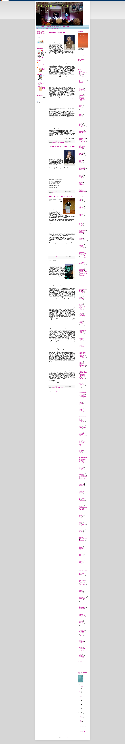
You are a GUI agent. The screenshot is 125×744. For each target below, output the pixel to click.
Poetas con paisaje (82, 575)
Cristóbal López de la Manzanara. (82, 196)
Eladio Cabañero (81, 239)
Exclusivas (80, 261)
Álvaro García (81, 97)
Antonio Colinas (81, 130)
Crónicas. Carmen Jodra (82, 216)
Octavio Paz (80, 525)
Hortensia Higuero (81, 298)
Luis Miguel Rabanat (82, 442)
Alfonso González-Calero (82, 90)
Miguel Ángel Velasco (82, 501)
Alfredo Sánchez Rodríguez (83, 95)
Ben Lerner (80, 154)
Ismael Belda (81, 313)
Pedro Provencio (81, 542)
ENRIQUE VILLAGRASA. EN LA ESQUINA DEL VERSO (41, 83)
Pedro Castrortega (81, 540)
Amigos (80, 106)
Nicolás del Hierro (57, 142)
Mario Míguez (81, 490)
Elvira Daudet (81, 248)
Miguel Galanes (81, 505)
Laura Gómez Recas (82, 421)
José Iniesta (80, 362)
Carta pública (81, 177)
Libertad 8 (80, 426)
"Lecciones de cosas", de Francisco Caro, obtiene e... (83, 727)
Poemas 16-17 (81, 555)
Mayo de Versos (81, 497)
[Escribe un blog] (67, 141)
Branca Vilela (81, 160)
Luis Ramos (80, 445)
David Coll (80, 222)
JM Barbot (80, 337)
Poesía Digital (81, 572)
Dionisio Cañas (81, 231)
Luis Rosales (81, 446)
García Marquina (81, 291)
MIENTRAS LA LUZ (54, 5)
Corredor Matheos (81, 192)
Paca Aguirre (81, 532)
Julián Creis (80, 404)
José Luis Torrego (81, 370)
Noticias (53, 192)
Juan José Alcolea (81, 391)
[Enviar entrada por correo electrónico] (65, 141)
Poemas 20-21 (81, 561)
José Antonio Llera (81, 355)
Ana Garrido (81, 114)
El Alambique (81, 238)
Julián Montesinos (81, 405)
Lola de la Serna (81, 429)
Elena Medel (81, 241)
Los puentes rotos (53, 262)
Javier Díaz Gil (81, 321)
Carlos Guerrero (81, 167)
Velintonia (80, 643)
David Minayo (81, 223)
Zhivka (80, 658)
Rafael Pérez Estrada (82, 598)
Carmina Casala (81, 175)
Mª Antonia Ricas (81, 453)
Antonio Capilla (81, 127)
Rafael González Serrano (83, 596)
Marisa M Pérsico (81, 491)
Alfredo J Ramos (81, 91)
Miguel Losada (81, 506)
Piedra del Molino (81, 547)
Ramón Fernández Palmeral (83, 600)
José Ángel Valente (82, 352)
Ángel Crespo (81, 117)
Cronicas (80, 199)
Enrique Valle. (81, 254)
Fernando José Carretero (83, 271)
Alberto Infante (81, 82)
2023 (80, 692)
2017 (80, 700)
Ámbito (80, 104)
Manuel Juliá (81, 460)
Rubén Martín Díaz (82, 614)
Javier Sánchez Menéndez (83, 323)
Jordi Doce (80, 345)
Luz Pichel (80, 451)
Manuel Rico (81, 468)
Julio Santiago (81, 410)
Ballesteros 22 (81, 148)
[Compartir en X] (68, 141)
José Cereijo (81, 356)
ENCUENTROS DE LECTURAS (41, 86)
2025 (80, 689)
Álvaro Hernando (81, 98)
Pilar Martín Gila (81, 549)
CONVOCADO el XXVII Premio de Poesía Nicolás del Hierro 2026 (48, 28)
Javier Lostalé (81, 322)
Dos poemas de (81, 232)
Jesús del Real (81, 329)
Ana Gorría (80, 115)
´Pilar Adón (80, 71)
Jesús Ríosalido (81, 333)
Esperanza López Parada (83, 255)
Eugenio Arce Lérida (82, 257)
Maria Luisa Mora (81, 483)
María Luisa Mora (81, 484)
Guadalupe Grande (82, 293)
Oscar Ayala (80, 530)
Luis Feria (80, 440)
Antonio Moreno (81, 139)
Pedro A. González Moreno (64, 142)
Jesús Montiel (81, 332)
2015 (80, 703)
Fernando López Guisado (83, 273)
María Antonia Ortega (82, 478)
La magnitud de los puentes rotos (57, 32)
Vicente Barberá (81, 646)
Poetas (80, 574)
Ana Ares (80, 107)
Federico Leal (81, 265)
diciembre (81, 713)
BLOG (38, 26)
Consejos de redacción (82, 191)
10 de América (81, 74)
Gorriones (43, 75)
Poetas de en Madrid (82, 576)
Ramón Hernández (82, 602)
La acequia (40, 74)
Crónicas (80, 200)
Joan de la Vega (81, 338)
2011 (80, 708)
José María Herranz (82, 378)
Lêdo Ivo (80, 422)
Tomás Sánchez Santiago (83, 633)
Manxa (80, 470)
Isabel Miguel (81, 308)
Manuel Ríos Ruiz (81, 469)
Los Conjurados (81, 433)
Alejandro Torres (81, 87)
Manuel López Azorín (82, 462)
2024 (80, 691)
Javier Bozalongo (81, 320)
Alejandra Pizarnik (81, 83)
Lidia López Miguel (82, 427)
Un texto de (80, 639)
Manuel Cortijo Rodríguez (83, 457)
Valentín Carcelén (81, 641)
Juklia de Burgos (81, 401)
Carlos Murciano (81, 169)
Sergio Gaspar (81, 621)
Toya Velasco (81, 635)
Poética (80, 581)
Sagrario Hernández (82, 615)
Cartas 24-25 (81, 178)
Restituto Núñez (81, 609)
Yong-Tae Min (81, 657)
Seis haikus (80, 620)
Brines (80, 161)
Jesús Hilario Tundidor (82, 330)
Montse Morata (81, 511)
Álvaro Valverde (81, 99)
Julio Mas (80, 409)
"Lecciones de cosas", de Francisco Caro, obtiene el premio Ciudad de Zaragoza (62, 147)
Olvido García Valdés (82, 529)
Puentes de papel (41, 67)
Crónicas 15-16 (81, 207)
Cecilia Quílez (81, 181)
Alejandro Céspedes (82, 84)
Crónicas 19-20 (81, 213)
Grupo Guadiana (81, 292)
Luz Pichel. (80, 452)
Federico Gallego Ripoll (82, 264)
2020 (80, 696)
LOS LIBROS (43, 26)
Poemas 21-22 (81, 562)
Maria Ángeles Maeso (82, 475)
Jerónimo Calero (81, 325)
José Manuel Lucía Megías (83, 372)
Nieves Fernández (81, 521)
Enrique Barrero (81, 252)
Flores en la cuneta (82, 276)
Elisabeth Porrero (81, 244)
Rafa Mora (80, 590)
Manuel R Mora (81, 467)
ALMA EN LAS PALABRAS (40, 62)
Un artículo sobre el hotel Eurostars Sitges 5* (41, 64)
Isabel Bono (80, 305)
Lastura (80, 418)
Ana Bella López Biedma (82, 110)
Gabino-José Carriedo (82, 289)
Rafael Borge (81, 592)
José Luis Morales (81, 366)
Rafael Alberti (81, 591)
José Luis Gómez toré (82, 365)
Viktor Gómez (81, 650)
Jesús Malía (80, 331)
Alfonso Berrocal (81, 88)
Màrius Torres (81, 493)
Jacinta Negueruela (82, 315)
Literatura (53, 142)
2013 (80, 705)
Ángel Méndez (81, 123)
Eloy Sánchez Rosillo (82, 247)
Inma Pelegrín (81, 303)
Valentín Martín (81, 642)
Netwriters (80, 516)
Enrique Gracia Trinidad (82, 253)
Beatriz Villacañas (81, 153)
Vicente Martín (81, 647)
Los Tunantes (81, 434)
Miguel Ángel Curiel (82, 500)
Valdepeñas (80, 640)
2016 (80, 701)
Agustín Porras (81, 81)
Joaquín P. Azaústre (82, 344)
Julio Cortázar (81, 408)
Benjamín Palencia (82, 155)
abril (80, 720)
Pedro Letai (80, 541)
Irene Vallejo (81, 304)
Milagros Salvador (81, 509)
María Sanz (80, 486)
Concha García (81, 189)
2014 (80, 704)
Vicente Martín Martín (82, 648)
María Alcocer (81, 474)
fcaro (43, 50)
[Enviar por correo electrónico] (66, 141)
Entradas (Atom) (55, 391)
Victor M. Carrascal (82, 649)
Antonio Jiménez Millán (82, 138)
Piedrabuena (81, 548)
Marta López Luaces (82, 494)
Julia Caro (80, 402)
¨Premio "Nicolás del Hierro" (83, 72)
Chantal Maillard (81, 184)
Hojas (80, 297)
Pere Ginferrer (81, 546)
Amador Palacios (81, 100)
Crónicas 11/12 (81, 202)
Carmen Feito (81, 171)
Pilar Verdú (80, 550)
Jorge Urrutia (81, 351)
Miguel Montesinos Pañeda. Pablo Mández (83, 508)
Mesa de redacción (82, 498)
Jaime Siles (80, 317)
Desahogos (80, 226)
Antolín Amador (81, 125)
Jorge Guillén (81, 348)
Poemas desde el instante (83, 570)
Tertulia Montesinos (82, 630)
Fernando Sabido (81, 275)
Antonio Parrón (81, 140)
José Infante (81, 361)
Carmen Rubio (81, 174)
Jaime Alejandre (81, 316)
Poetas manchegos (82, 580)
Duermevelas (81, 233)
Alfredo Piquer (81, 94)
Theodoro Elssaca (81, 631)
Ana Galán (80, 113)
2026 (80, 688)
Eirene (80, 237)
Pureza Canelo (81, 589)
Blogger (68, 737)
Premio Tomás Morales (82, 584)
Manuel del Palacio (82, 459)
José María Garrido (82, 375)
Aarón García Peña (82, 76)
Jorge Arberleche (81, 346)
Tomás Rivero (81, 632)
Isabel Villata (81, 309)
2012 (80, 707)
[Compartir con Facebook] (69, 141)
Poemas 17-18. (81, 557)
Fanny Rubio (81, 263)
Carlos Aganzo (81, 162)
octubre (81, 716)
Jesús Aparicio (81, 326)
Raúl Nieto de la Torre (82, 607)
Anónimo (80, 124)
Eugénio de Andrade (82, 258)
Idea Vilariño (81, 299)
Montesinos (80, 510)
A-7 (79, 75)
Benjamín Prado (81, 156)
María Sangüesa (81, 485)
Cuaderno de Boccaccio (82, 217)
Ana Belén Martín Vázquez (83, 108)
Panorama (80, 536)
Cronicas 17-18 (81, 209)
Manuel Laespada (81, 461)
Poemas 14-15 (81, 553)
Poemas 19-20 (81, 560)
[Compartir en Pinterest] (70, 141)
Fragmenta (80, 277)
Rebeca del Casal (81, 608)
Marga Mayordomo (82, 473)
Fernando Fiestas (81, 270)
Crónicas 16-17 (81, 208)
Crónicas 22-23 (81, 215)
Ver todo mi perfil (40, 57)
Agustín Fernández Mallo (83, 80)
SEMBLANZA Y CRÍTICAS (52, 26)
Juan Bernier (81, 383)
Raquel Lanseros (81, 605)
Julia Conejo (81, 403)
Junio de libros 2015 (82, 411)
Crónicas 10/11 (81, 201)
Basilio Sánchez (81, 152)
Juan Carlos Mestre (82, 385)
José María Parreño (82, 379)
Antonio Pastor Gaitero (82, 141)
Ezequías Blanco (81, 262)
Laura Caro (80, 420)
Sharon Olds (81, 622)
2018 (80, 699)
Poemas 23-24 (81, 564)
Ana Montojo (81, 116)
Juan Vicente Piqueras (82, 396)
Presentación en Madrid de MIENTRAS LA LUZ (60, 196)
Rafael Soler (81, 599)
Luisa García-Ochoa (82, 449)
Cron (79, 198)
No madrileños (81, 522)
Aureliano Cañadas (82, 146)
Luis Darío (80, 436)
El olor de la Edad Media (43, 88)
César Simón (81, 182)
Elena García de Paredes (83, 240)
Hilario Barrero (81, 296)
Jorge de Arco (81, 347)
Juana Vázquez (81, 398)
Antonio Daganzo (81, 133)
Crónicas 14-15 (81, 206)
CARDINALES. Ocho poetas (63, 26)
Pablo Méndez (81, 531)
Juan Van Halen (81, 395)
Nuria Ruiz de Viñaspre (82, 524)
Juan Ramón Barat (82, 394)
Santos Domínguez (82, 616)
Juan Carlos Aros (81, 384)
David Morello (81, 224)
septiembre (81, 717)
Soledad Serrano (81, 623)
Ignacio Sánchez (81, 300)
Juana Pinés (81, 397)
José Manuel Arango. (82, 371)
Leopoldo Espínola (82, 425)
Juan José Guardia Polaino (83, 392)
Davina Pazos (81, 225)
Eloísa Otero (81, 246)
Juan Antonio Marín (82, 382)
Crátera (80, 193)
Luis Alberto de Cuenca (82, 435)
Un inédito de (81, 636)
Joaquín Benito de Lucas (82, 341)
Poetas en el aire (81, 579)
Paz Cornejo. (81, 537)
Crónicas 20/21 (81, 214)
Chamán (80, 183)
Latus (79, 419)
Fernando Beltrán (81, 269)
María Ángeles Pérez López (83, 476)
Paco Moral (80, 533)
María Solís (80, 487)
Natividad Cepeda (81, 515)
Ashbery (80, 145)
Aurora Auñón (81, 147)
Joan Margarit (81, 339)
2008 (80, 712)
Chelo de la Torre (81, 185)
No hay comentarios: (61, 141)
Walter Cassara (81, 655)
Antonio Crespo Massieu (82, 131)
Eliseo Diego (81, 245)
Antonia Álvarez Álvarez (82, 126)
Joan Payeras (81, 340)
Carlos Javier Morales (82, 168)
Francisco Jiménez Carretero (82, 282)
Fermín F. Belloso (81, 268)
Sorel (79, 626)
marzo (81, 721)
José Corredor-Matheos (82, 357)
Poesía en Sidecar (81, 573)
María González (81, 479)
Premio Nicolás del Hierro (83, 582)
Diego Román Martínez (82, 230)
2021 (80, 695)
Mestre (80, 499)
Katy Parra (80, 412)
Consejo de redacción (82, 190)
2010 (80, 709)
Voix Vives (80, 654)
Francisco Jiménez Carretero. (82, 284)
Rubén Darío (81, 613)
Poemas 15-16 (81, 554)
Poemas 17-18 (81, 556)
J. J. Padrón (80, 314)
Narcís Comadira (81, 514)
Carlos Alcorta (81, 163)
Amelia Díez (80, 105)
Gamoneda (80, 290)
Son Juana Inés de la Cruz (83, 624)
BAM (79, 149)
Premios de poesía (82, 585)
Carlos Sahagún (81, 170)
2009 (80, 711)
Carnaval (80, 176)
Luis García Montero (82, 441)
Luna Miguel (81, 450)
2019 (80, 697)
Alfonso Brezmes (81, 89)
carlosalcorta (40, 81)
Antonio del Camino (82, 134)
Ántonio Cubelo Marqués (82, 132)
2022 (80, 693)
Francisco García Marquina (83, 280)
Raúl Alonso (80, 606)
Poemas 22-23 (81, 563)
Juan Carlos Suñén (82, 388)
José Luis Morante (81, 367)
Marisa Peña (81, 492)
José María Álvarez (82, 374)
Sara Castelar (81, 617)
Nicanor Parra (81, 517)
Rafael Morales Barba (82, 597)
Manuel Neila (81, 466)
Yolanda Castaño (81, 656)
